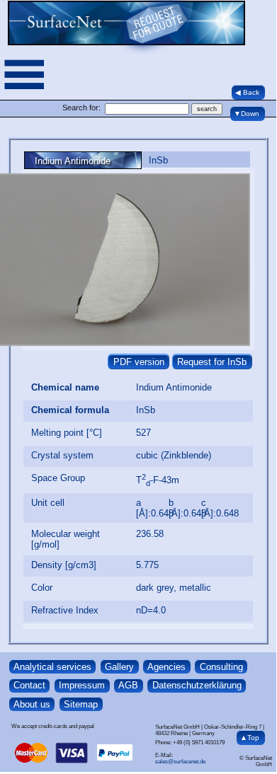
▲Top (249, 737)
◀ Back (247, 92)
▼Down (246, 113)
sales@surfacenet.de (180, 761)
